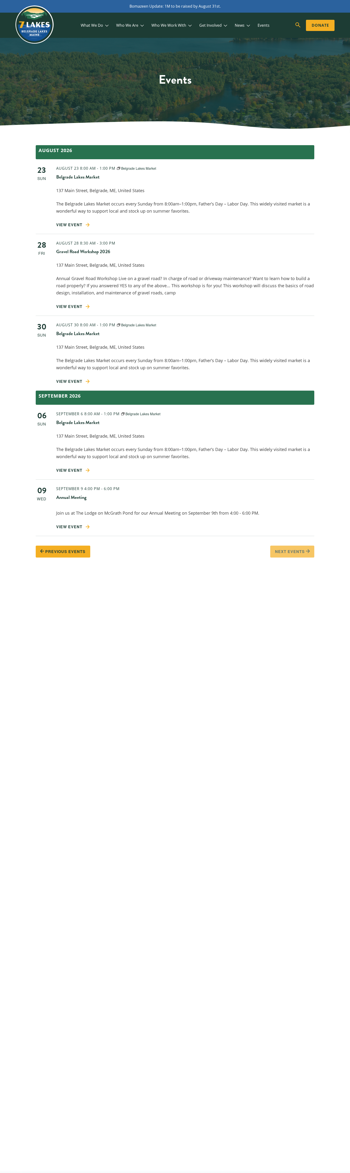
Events (264, 25)
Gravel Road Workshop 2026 (83, 251)
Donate (320, 25)
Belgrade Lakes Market (78, 176)
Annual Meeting (71, 497)
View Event (70, 224)
